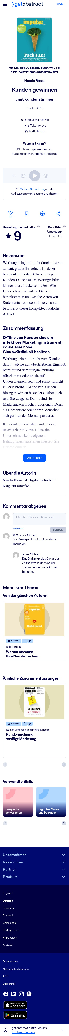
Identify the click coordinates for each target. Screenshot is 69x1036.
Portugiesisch (11, 930)
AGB (5, 976)
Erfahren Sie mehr (23, 1032)
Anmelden (18, 528)
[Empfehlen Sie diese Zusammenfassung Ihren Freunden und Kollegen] (58, 213)
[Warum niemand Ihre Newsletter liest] (34, 619)
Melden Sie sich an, (32, 189)
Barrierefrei (9, 983)
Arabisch (8, 944)
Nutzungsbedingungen (16, 968)
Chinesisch (9, 922)
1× (13, 175)
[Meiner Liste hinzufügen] (42, 213)
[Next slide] (64, 764)
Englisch (8, 893)
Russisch (8, 915)
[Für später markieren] (26, 213)
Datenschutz (10, 961)
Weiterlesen (34, 457)
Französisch (10, 937)
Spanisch (8, 907)
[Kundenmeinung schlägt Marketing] (34, 702)
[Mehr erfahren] (38, 226)
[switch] (34, 175)
